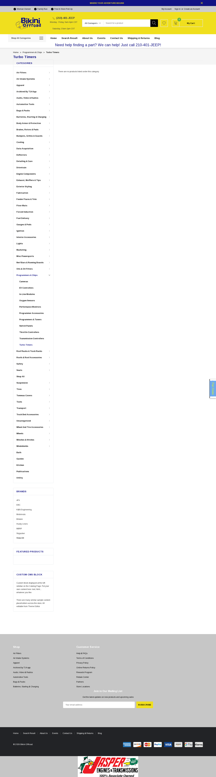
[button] (108, 766)
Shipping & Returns (85, 733)
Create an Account (192, 9)
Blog (100, 733)
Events (55, 733)
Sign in (178, 9)
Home (16, 733)
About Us (44, 733)
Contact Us (67, 733)
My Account (166, 9)
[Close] (201, 3)
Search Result (29, 733)
